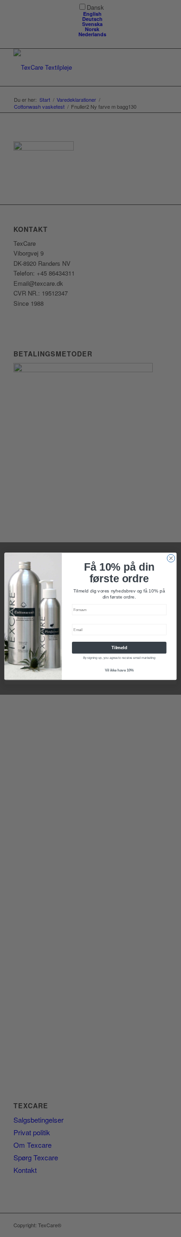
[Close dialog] (171, 558)
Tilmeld (119, 647)
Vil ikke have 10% (119, 670)
